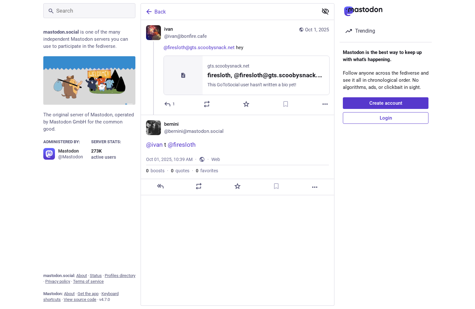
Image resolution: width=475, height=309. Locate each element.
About (81, 275)
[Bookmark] (286, 104)
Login (386, 118)
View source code (80, 299)
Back (160, 12)
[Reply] (160, 186)
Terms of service (88, 281)
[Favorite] (246, 104)
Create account (385, 103)
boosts (155, 170)
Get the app (88, 293)
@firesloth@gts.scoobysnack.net (199, 47)
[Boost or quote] (207, 104)
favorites (207, 170)
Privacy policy (57, 281)
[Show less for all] (325, 11)
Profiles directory (120, 275)
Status (96, 275)
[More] (325, 104)
